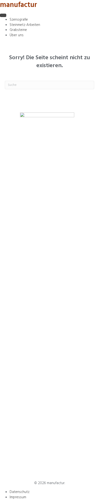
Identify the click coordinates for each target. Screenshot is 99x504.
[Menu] (3, 15)
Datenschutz (20, 492)
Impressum (18, 497)
